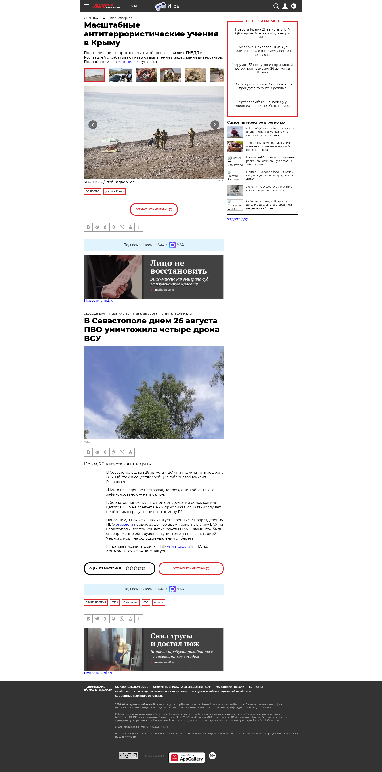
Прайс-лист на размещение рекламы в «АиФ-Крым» (151, 691)
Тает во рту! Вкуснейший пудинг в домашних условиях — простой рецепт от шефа (269, 146)
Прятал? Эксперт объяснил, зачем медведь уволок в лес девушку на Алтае (269, 175)
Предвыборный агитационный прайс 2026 (221, 691)
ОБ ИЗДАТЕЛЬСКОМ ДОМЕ (131, 687)
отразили (124, 524)
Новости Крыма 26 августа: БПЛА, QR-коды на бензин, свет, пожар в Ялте (262, 33)
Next (215, 124)
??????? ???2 (237, 220)
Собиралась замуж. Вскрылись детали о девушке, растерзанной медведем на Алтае (269, 204)
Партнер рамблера (153, 755)
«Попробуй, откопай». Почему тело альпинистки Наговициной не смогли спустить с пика (270, 131)
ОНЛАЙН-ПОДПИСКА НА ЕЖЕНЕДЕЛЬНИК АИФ (182, 687)
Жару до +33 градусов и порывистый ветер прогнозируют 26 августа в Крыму (262, 68)
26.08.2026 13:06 (94, 313)
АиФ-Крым (95, 182)
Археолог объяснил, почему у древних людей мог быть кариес (263, 104)
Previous (93, 124)
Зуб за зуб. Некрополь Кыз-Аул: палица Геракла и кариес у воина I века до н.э (262, 51)
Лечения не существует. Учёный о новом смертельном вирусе (269, 188)
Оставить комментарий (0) (154, 209)
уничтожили (178, 546)
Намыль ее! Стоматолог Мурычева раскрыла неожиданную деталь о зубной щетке (270, 161)
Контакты (256, 687)
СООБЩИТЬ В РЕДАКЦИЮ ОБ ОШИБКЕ (139, 696)
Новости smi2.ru (98, 300)
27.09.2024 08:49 (95, 18)
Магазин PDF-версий (230, 687)
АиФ (87, 441)
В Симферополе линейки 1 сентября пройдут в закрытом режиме (262, 86)
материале (128, 62)
